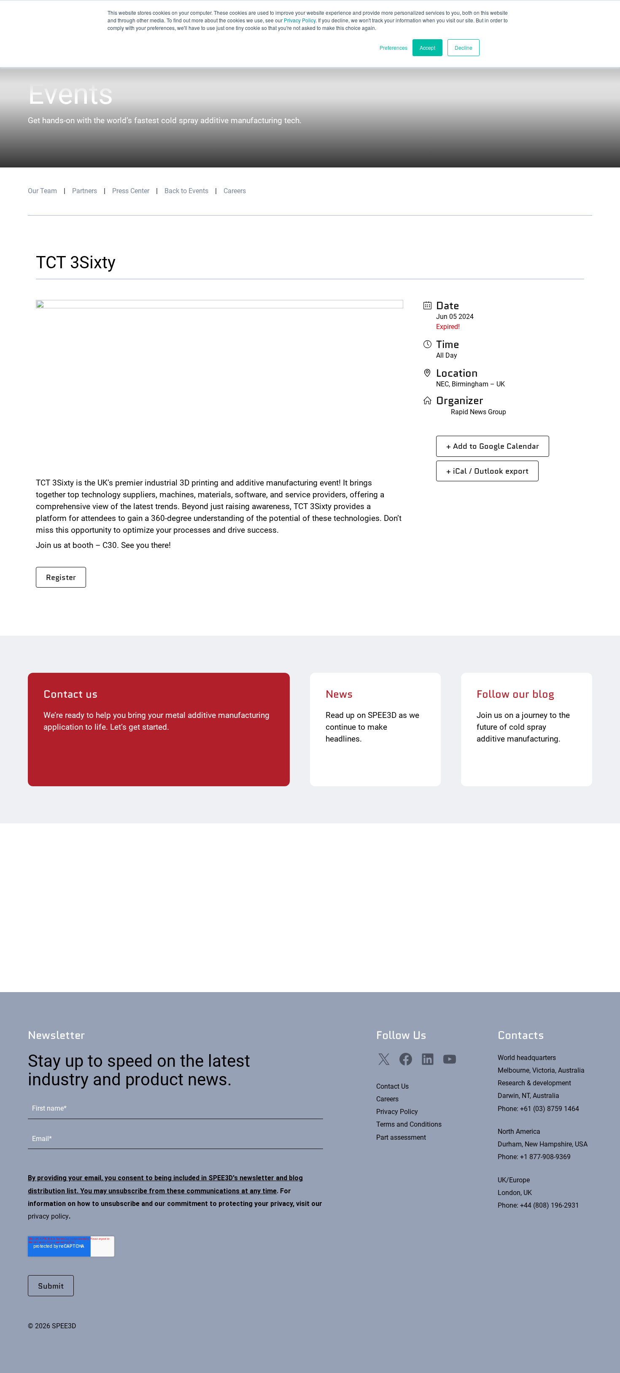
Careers (235, 191)
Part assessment (401, 1137)
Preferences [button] (393, 47)
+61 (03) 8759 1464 (549, 1109)
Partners (84, 191)
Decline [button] (463, 47)
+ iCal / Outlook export (487, 471)
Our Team (42, 191)
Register (61, 577)
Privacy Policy (299, 20)
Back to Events (186, 191)
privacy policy (48, 1216)
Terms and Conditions (409, 1124)
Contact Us (392, 1086)
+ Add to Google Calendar (492, 446)
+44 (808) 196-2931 (549, 1205)
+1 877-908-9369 (545, 1157)
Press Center (130, 191)
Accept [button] (427, 47)
